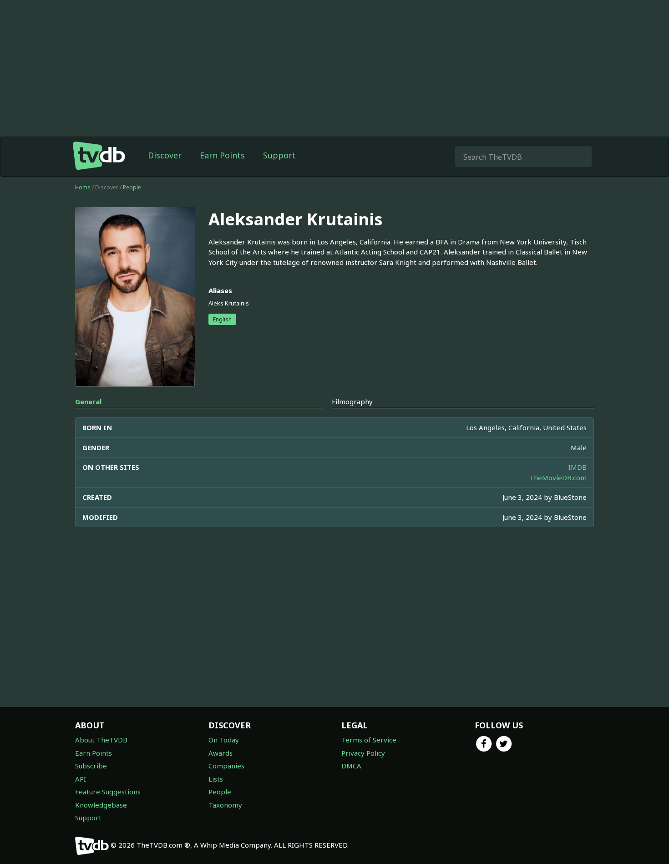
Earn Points (222, 155)
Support (279, 155)
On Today (223, 739)
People (132, 187)
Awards (220, 752)
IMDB (577, 467)
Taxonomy (225, 804)
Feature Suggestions (108, 791)
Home (83, 187)
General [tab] (88, 401)
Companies (226, 765)
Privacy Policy (363, 752)
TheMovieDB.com (558, 477)
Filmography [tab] (352, 401)
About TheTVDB (101, 739)
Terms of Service (368, 739)
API (80, 778)
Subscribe (91, 765)
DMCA (351, 765)
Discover (165, 155)
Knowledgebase (101, 804)
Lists (215, 778)
